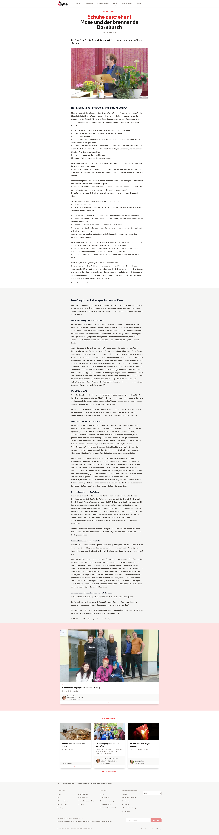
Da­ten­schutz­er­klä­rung (129, 808)
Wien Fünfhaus (83, 797)
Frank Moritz (71, 696)
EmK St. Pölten (62, 804)
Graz (59, 794)
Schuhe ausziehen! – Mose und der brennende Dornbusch (95, 783)
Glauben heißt (104, 797)
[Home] (58, 783)
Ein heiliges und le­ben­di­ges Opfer (73, 745)
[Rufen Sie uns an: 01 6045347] (161, 829)
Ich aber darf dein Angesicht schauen (141, 745)
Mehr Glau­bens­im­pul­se (109, 771)
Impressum (125, 804)
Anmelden (156, 820)
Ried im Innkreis (62, 801)
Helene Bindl (138, 760)
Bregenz (81, 804)
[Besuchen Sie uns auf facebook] (142, 829)
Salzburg (60, 808)
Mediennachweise (87, 828)
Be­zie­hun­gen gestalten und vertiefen (107, 745)
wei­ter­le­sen (109, 703)
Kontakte (124, 794)
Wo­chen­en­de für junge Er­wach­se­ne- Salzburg (81, 688)
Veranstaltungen (127, 3)
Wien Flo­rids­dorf (83, 794)
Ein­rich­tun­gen (126, 801)
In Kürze (102, 794)
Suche (139, 3)
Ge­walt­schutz (126, 811)
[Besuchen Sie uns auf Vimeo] (149, 829)
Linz (58, 797)
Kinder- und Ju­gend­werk (108, 808)
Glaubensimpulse (68, 783)
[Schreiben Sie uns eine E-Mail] (157, 829)
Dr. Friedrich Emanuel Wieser (109, 758)
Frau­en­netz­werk (105, 804)
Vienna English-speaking (86, 801)
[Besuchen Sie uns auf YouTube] (145, 829)
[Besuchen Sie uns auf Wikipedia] (153, 829)
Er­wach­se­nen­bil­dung (107, 801)
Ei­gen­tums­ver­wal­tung (129, 797)
